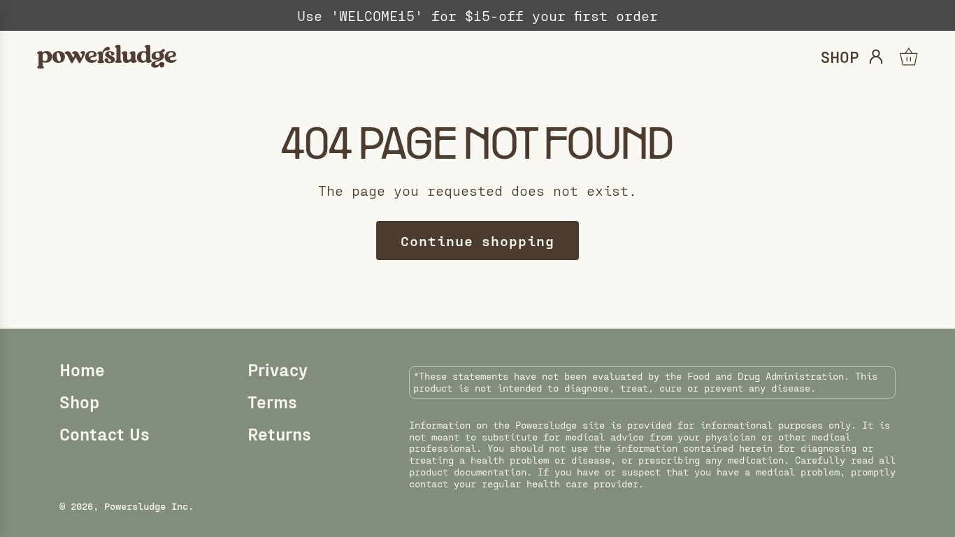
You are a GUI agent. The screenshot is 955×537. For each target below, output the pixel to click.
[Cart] (908, 56)
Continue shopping (477, 240)
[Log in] (876, 56)
